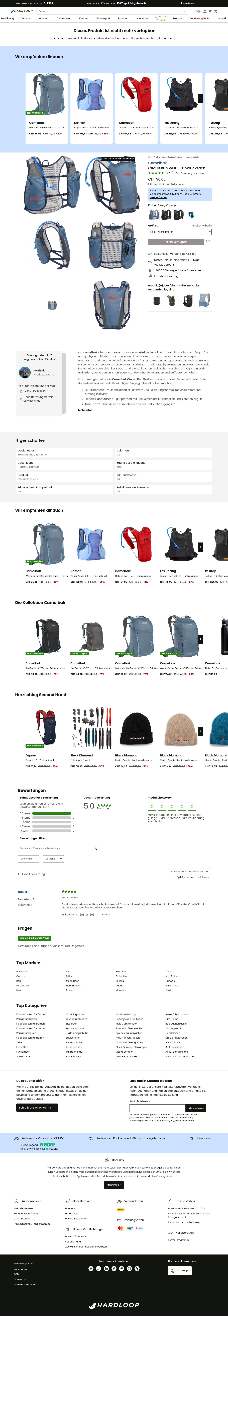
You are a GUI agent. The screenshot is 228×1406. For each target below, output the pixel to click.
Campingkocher (75, 1014)
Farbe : (162, 205)
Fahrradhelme (74, 1052)
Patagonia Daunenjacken (180, 1056)
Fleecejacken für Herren (30, 1038)
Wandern (44, 18)
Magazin (222, 18)
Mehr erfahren (158, 197)
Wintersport (103, 18)
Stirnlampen (23, 1052)
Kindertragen (73, 1056)
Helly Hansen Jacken (128, 1038)
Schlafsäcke (23, 1056)
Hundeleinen (172, 1033)
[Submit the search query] (184, 12)
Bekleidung (7, 18)
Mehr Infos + (86, 410)
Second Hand (162, 19)
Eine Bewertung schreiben (190, 173)
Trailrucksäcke (175, 157)
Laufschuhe (73, 1038)
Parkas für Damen (26, 1019)
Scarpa (120, 981)
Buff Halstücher (174, 1047)
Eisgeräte (71, 1024)
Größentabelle (202, 225)
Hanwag (170, 981)
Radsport (123, 18)
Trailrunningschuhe (77, 1033)
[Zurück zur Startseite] (151, 157)
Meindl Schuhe (124, 1052)
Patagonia (22, 972)
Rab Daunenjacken (176, 1024)
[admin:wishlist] (208, 242)
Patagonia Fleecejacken (129, 1028)
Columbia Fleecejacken (129, 1042)
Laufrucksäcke (192, 157)
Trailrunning (64, 18)
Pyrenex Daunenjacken (129, 1033)
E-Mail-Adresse (140, 1101)
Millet (69, 976)
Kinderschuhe (74, 1047)
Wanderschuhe (75, 1028)
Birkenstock (172, 986)
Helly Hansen (73, 986)
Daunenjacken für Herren (31, 1028)
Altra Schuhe (172, 1042)
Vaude (119, 986)
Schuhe (26, 18)
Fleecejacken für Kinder (129, 1019)
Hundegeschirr (173, 1028)
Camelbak (157, 163)
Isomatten (22, 1047)
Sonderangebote (199, 18)
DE (195, 11)
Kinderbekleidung (126, 1014)
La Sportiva (22, 986)
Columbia (121, 976)
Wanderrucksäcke (76, 1019)
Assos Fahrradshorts (176, 1014)
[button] (52, 185)
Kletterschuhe (74, 1042)
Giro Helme (171, 1019)
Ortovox (20, 976)
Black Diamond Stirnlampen (132, 1047)
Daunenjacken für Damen (31, 1014)
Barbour (70, 990)
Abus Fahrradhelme (176, 1052)
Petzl (168, 990)
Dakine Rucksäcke (126, 1056)
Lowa (19, 990)
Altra (68, 972)
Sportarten (142, 18)
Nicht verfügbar (176, 242)
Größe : (153, 225)
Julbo (168, 972)
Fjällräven (121, 972)
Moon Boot (72, 981)
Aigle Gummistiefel (126, 1024)
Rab (18, 981)
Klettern (83, 18)
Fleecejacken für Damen (30, 1024)
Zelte (19, 1042)
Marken (177, 18)
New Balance (173, 976)
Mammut (121, 990)
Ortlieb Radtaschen (176, 1038)
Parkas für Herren (26, 1033)
